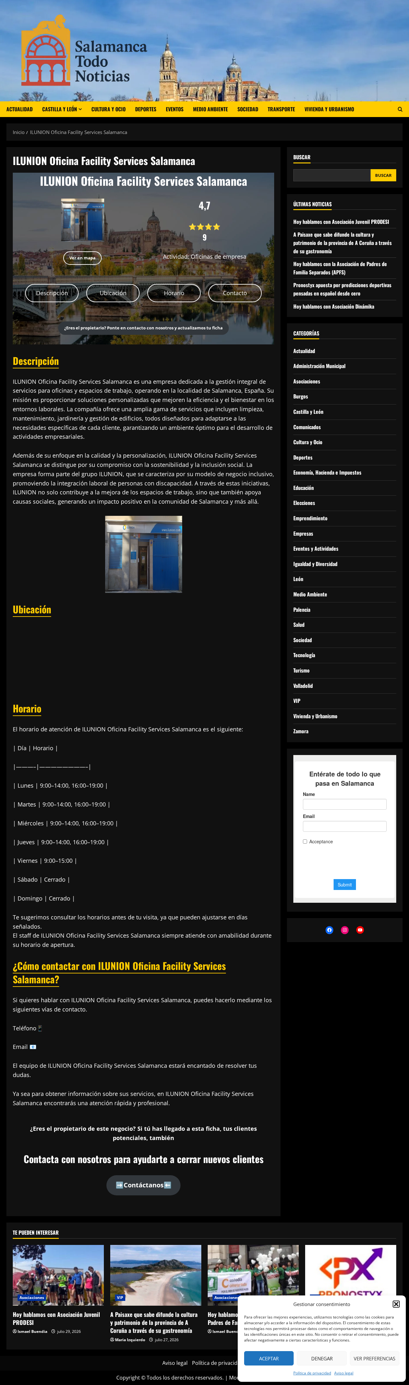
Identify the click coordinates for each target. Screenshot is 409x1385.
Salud (299, 625)
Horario (174, 293)
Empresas (303, 533)
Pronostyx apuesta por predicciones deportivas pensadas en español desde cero (342, 289)
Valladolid (303, 685)
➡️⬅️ (144, 1185)
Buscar (302, 157)
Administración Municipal (319, 366)
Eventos (174, 109)
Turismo (301, 670)
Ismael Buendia (32, 1331)
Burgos (300, 396)
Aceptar (269, 1358)
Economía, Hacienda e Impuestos (327, 472)
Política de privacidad (312, 1373)
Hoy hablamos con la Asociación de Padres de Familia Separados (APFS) (340, 268)
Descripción (52, 293)
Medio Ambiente (210, 109)
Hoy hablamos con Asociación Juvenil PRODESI (341, 221)
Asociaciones (306, 381)
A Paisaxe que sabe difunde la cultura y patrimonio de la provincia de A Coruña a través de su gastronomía (342, 243)
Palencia (301, 609)
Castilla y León (59, 109)
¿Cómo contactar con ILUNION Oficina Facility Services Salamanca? (119, 972)
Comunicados (307, 427)
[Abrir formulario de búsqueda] (400, 109)
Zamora (300, 731)
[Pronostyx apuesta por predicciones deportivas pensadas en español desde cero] (350, 1275)
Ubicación (113, 293)
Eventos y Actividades (315, 549)
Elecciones (304, 503)
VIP (296, 701)
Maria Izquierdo (130, 1339)
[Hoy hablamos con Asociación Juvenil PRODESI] (58, 1275)
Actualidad (19, 109)
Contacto (235, 293)
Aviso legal (343, 1373)
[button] (396, 1304)
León (298, 579)
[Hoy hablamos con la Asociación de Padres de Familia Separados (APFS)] (253, 1275)
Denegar (322, 1358)
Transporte (281, 109)
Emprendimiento (310, 518)
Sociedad (247, 109)
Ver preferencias (374, 1358)
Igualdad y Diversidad (315, 564)
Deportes (145, 109)
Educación (303, 488)
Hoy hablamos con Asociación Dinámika (333, 306)
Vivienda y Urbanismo (329, 109)
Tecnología (304, 655)
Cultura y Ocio (108, 109)
